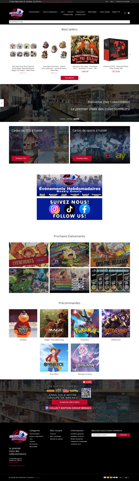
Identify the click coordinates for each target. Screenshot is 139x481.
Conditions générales (77, 434)
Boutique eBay (68, 14)
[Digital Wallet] (115, 477)
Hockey (23, 339)
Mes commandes (55, 436)
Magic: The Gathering (54, 339)
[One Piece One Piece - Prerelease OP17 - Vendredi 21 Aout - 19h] (85, 50)
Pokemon (85, 339)
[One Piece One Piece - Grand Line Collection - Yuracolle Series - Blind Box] (54, 50)
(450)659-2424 (47, 1)
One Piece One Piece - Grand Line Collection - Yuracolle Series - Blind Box (54, 68)
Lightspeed (37, 477)
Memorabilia (33, 446)
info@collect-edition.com (62, 1)
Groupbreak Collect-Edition (69, 402)
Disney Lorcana (85, 374)
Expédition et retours (77, 436)
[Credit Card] (105, 477)
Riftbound (115, 339)
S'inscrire (53, 434)
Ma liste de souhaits (56, 439)
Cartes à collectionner (36, 436)
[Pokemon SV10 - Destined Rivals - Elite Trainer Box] (116, 50)
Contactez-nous (80, 14)
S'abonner (123, 435)
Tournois (32, 441)
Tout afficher (69, 78)
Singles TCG (116, 12)
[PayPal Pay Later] (111, 477)
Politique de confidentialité (79, 441)
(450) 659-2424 (13, 462)
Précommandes (35, 434)
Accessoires (33, 444)
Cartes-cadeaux (105, 12)
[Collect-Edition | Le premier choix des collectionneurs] (18, 13)
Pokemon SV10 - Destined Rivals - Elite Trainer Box (115, 67)
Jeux (31, 439)
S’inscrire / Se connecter (122, 1)
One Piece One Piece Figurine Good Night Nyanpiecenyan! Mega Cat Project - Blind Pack (23, 68)
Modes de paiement (77, 439)
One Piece (54, 374)
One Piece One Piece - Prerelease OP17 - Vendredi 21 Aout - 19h (85, 67)
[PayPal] (108, 477)
